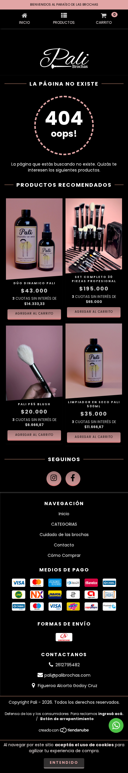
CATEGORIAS (64, 524)
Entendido (64, 762)
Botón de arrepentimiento (67, 718)
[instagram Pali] (53, 478)
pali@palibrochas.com (67, 675)
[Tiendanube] (64, 731)
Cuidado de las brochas (64, 535)
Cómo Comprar (64, 555)
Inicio (64, 514)
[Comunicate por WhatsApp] (116, 725)
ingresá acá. (111, 713)
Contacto (64, 545)
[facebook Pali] (72, 478)
